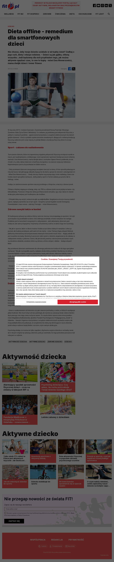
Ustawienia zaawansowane (36, 302)
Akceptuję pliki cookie (78, 302)
